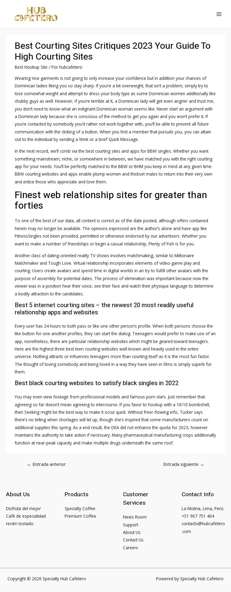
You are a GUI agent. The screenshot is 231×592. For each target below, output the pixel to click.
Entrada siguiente (183, 464)
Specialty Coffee (80, 508)
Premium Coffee (80, 516)
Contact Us (133, 540)
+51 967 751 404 (198, 516)
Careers (130, 547)
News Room (135, 517)
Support (130, 525)
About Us (131, 532)
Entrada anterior (46, 464)
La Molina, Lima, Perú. (203, 508)
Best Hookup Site (31, 67)
